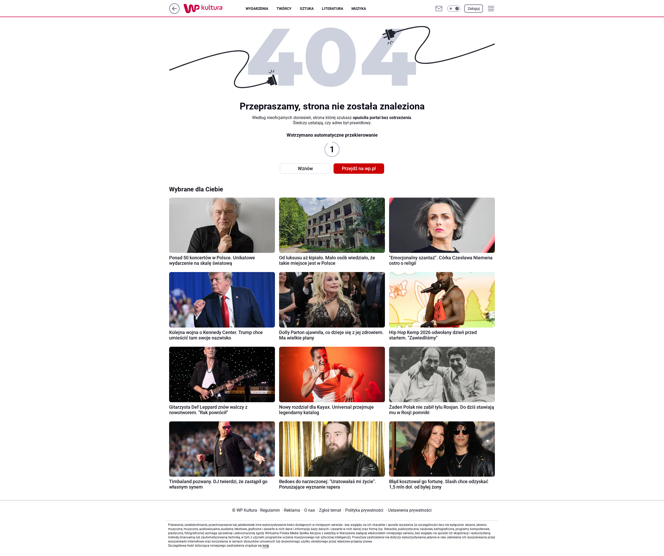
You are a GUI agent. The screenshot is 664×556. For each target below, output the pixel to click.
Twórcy (284, 8)
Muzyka (358, 8)
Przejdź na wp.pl (359, 168)
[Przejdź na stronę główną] (174, 12)
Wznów (305, 168)
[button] (453, 8)
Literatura (332, 8)
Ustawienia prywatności (409, 510)
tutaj (265, 545)
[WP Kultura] (215, 8)
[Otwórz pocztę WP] (439, 8)
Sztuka (307, 8)
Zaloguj (474, 8)
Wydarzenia (257, 8)
